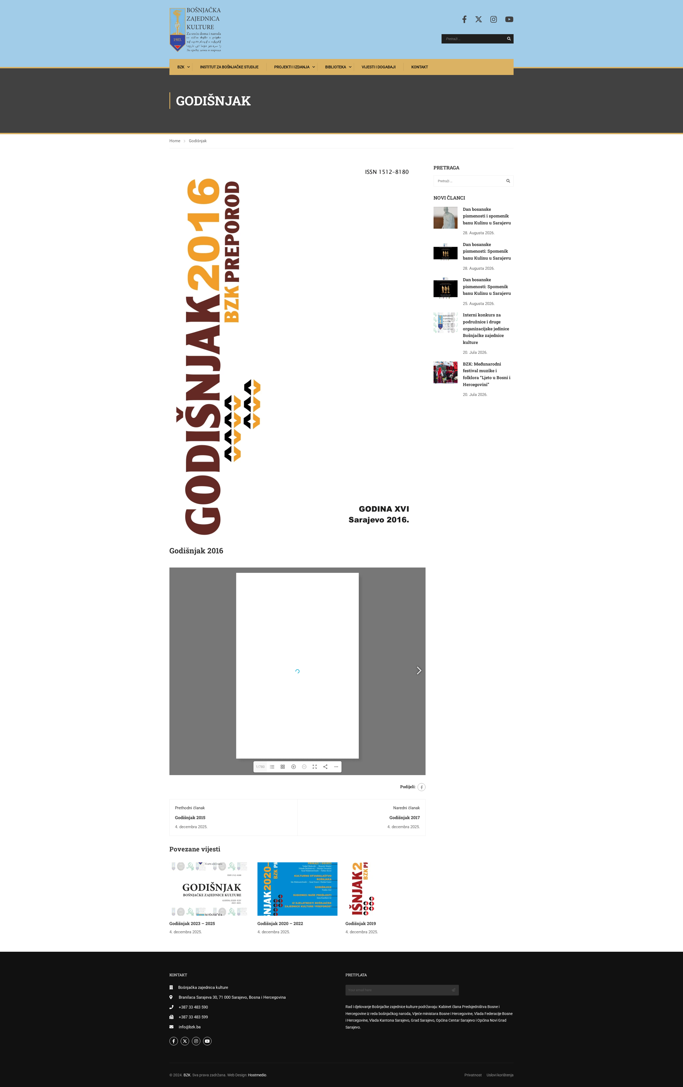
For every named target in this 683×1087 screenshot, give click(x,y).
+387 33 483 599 (193, 1017)
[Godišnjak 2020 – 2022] (297, 888)
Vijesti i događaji (379, 67)
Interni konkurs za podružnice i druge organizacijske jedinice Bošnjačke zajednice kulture (486, 328)
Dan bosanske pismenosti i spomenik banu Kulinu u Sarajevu (487, 215)
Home (174, 140)
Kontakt (419, 67)
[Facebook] (422, 787)
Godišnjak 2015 (190, 817)
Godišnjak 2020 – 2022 (280, 923)
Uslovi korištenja (500, 1075)
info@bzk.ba (190, 1027)
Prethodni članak (190, 808)
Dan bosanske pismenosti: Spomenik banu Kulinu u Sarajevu (487, 251)
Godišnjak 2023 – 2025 (192, 923)
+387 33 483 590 (193, 1007)
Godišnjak (198, 140)
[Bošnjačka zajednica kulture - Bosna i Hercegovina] (195, 29)
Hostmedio (257, 1075)
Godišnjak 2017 (405, 817)
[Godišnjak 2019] (386, 888)
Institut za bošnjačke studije (229, 67)
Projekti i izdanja (291, 67)
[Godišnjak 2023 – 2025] (209, 888)
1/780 (260, 767)
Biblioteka (335, 67)
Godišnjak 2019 (361, 923)
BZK (180, 67)
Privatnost (473, 1075)
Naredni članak (406, 808)
